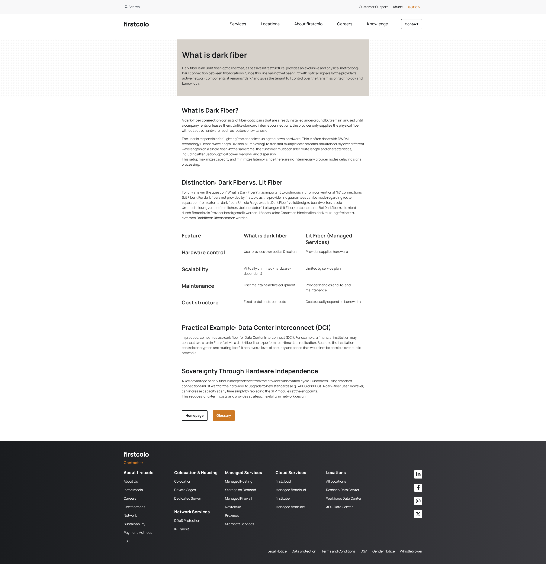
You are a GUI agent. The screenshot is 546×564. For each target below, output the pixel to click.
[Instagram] (418, 501)
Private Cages (185, 489)
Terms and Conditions (338, 551)
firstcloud (283, 481)
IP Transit (181, 529)
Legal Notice (277, 551)
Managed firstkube (290, 507)
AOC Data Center (339, 507)
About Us (131, 481)
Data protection (304, 551)
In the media (133, 489)
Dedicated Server (187, 498)
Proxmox (232, 515)
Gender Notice (383, 551)
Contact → (134, 462)
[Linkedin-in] (418, 474)
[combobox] (193, 6)
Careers (130, 498)
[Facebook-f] (418, 488)
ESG (127, 541)
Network (130, 515)
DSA (364, 551)
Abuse (398, 6)
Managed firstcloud (291, 489)
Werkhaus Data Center (344, 498)
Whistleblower (411, 551)
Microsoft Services (239, 524)
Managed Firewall (238, 498)
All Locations (336, 481)
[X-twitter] (418, 514)
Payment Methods (138, 532)
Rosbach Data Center (342, 489)
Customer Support (373, 6)
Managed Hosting (238, 481)
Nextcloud (233, 507)
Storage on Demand (240, 489)
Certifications (134, 507)
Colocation (182, 481)
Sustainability (134, 524)
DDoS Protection (187, 520)
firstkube (283, 498)
